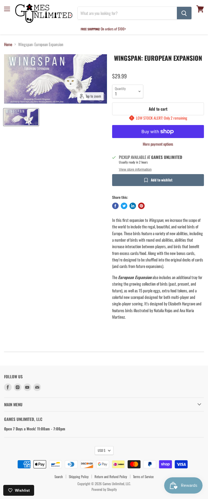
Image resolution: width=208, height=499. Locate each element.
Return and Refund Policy (111, 476)
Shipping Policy (79, 476)
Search (58, 476)
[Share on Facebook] (115, 206)
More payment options (158, 144)
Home (8, 44)
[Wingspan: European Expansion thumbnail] (21, 117)
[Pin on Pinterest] (141, 206)
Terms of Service (143, 476)
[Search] (184, 13)
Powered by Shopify (104, 489)
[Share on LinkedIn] (132, 206)
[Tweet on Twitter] (124, 206)
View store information (135, 169)
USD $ (101, 450)
